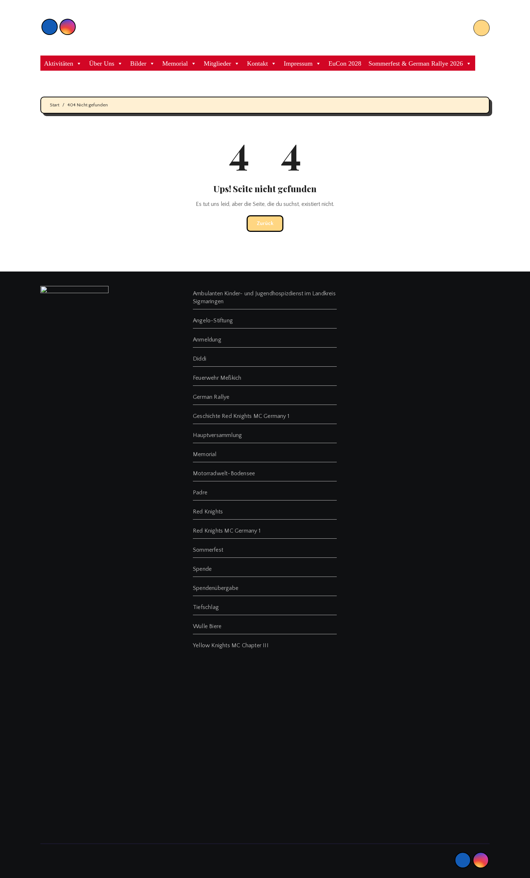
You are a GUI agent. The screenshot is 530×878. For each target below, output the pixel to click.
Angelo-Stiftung (213, 320)
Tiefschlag (206, 607)
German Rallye (211, 397)
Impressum (298, 63)
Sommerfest (208, 550)
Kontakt (257, 63)
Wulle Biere (207, 626)
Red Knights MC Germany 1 (227, 531)
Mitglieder (217, 63)
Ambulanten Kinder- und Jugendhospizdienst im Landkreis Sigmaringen (264, 297)
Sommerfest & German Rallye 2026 (415, 63)
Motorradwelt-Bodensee (224, 473)
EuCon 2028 (344, 63)
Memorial (175, 63)
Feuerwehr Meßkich (217, 378)
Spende (202, 569)
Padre (200, 492)
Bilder (138, 63)
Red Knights (208, 511)
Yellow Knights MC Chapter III (231, 645)
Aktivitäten (58, 63)
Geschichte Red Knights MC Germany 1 (241, 416)
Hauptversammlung (217, 435)
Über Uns (101, 63)
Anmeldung (207, 339)
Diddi (199, 359)
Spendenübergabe (215, 588)
